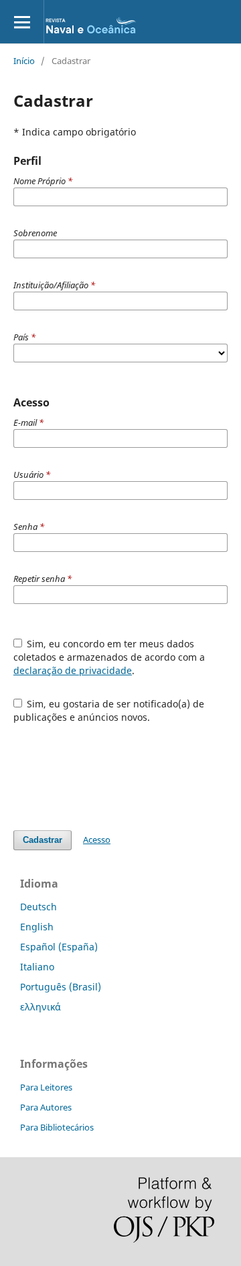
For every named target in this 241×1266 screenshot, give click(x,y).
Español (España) (59, 946)
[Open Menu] (22, 21)
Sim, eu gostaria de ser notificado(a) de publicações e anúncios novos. (109, 710)
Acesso (96, 840)
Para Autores (46, 1107)
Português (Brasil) (60, 986)
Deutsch (38, 906)
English (37, 926)
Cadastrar (42, 840)
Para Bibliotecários (57, 1127)
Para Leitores (46, 1087)
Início (24, 61)
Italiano (37, 966)
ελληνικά (40, 1006)
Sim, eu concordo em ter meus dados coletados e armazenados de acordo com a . (109, 657)
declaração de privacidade (72, 670)
